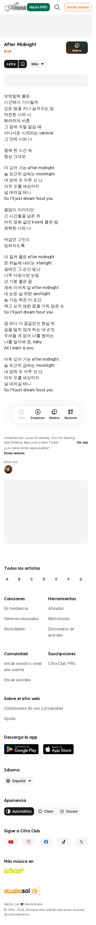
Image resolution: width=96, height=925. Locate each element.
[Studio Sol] (22, 891)
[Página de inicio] (15, 7)
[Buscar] (57, 7)
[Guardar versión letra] (23, 64)
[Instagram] (28, 842)
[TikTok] (63, 842)
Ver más (82, 442)
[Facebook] (46, 842)
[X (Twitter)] (81, 842)
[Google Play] (21, 749)
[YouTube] (11, 842)
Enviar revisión (14, 453)
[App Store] (58, 749)
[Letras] (14, 870)
